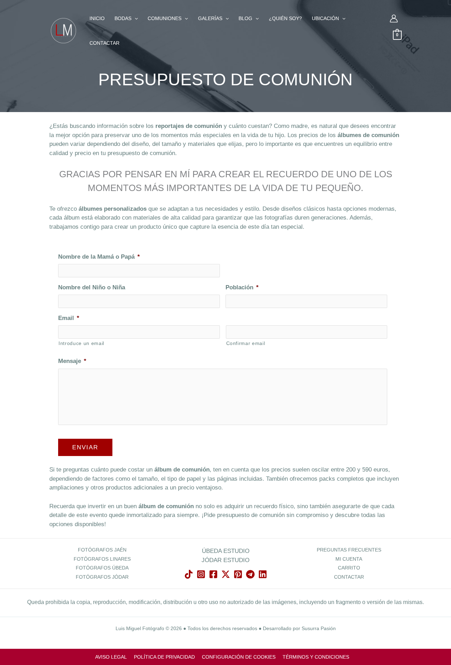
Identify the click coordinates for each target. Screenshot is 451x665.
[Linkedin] (263, 574)
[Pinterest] (238, 574)
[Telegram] (250, 574)
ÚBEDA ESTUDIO (225, 551)
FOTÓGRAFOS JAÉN (102, 550)
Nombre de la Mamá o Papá (99, 256)
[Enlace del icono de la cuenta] (393, 18)
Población (242, 287)
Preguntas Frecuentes (349, 550)
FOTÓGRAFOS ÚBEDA (102, 568)
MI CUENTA (348, 559)
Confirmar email (245, 343)
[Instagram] (201, 574)
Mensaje (72, 361)
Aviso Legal (111, 657)
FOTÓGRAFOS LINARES (102, 559)
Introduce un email (81, 343)
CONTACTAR (349, 577)
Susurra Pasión (319, 628)
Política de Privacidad (164, 657)
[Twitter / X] (226, 574)
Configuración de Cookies (239, 657)
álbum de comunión (182, 469)
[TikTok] (189, 574)
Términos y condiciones (316, 657)
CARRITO (349, 568)
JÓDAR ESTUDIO (225, 560)
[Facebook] (213, 574)
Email (68, 318)
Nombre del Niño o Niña (91, 287)
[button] (134, 18)
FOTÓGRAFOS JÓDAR (102, 577)
